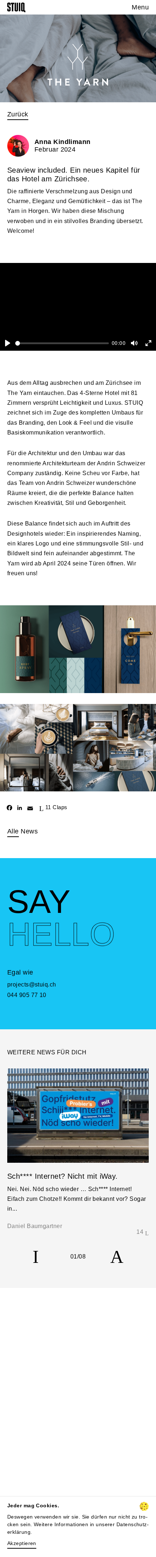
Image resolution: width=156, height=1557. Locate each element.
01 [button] (73, 1256)
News (22, 831)
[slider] (62, 343)
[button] (36, 1257)
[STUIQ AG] (16, 7)
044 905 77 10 (26, 995)
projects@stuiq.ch (31, 984)
